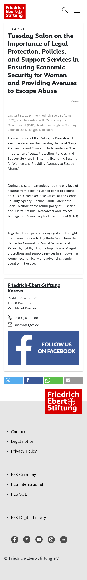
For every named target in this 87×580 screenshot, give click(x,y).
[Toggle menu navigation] (77, 10)
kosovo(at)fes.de (26, 325)
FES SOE (19, 494)
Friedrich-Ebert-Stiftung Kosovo (34, 288)
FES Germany (23, 474)
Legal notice (22, 441)
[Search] (65, 10)
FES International (27, 484)
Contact (18, 431)
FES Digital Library (28, 517)
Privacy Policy (24, 451)
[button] (13, 380)
